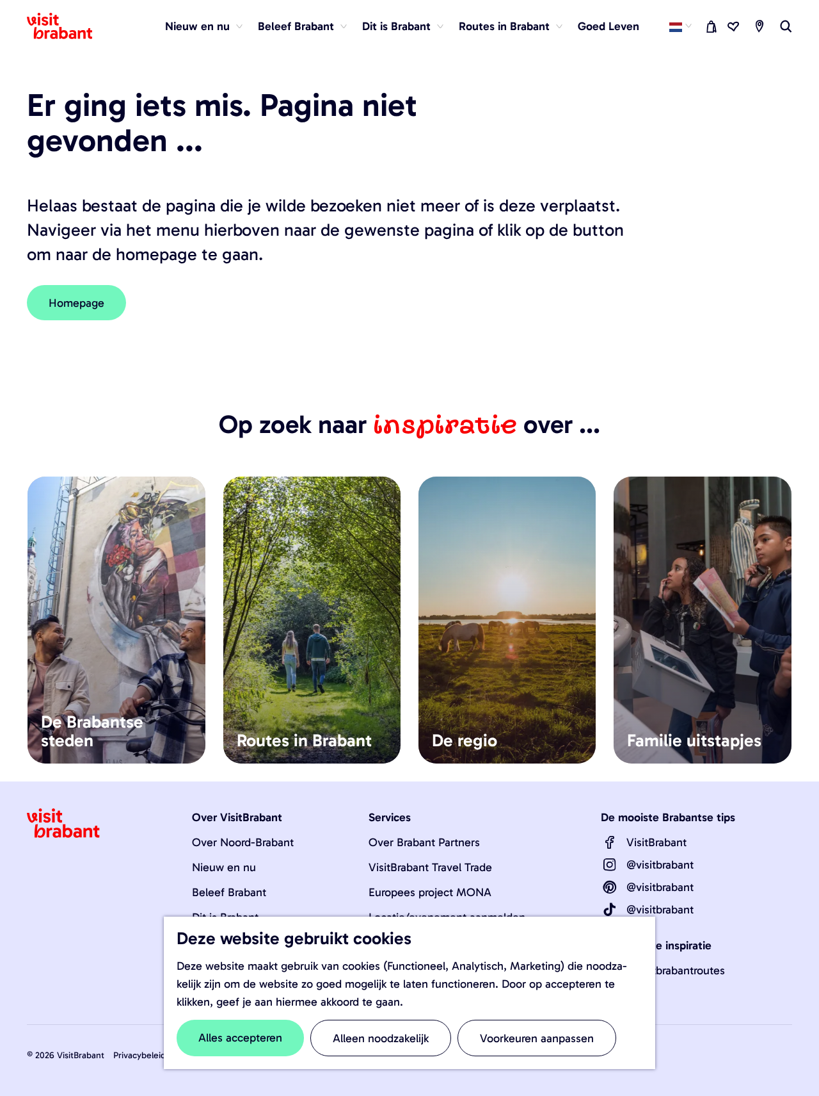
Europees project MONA (430, 892)
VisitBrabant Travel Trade (430, 867)
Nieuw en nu (224, 867)
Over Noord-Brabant (243, 842)
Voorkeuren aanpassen (537, 1038)
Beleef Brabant (229, 892)
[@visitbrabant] (610, 865)
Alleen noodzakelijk (381, 1038)
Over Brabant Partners (424, 842)
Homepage (76, 303)
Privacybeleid (139, 1055)
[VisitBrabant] (610, 842)
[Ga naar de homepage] (67, 26)
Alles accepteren (240, 1038)
